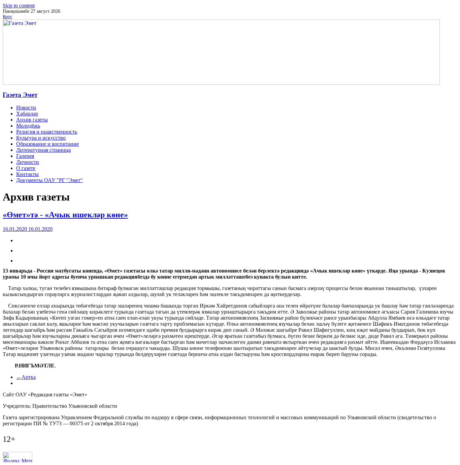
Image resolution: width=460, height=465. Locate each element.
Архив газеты (32, 119)
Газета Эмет (20, 94)
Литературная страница (43, 150)
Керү (7, 16)
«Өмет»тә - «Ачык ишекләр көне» (65, 214)
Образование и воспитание (47, 144)
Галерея (25, 156)
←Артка (26, 377)
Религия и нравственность (46, 132)
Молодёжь (28, 126)
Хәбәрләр (27, 113)
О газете (25, 168)
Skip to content (19, 5)
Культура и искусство (41, 138)
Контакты (27, 174)
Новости (26, 107)
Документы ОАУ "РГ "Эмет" (49, 180)
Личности (27, 162)
